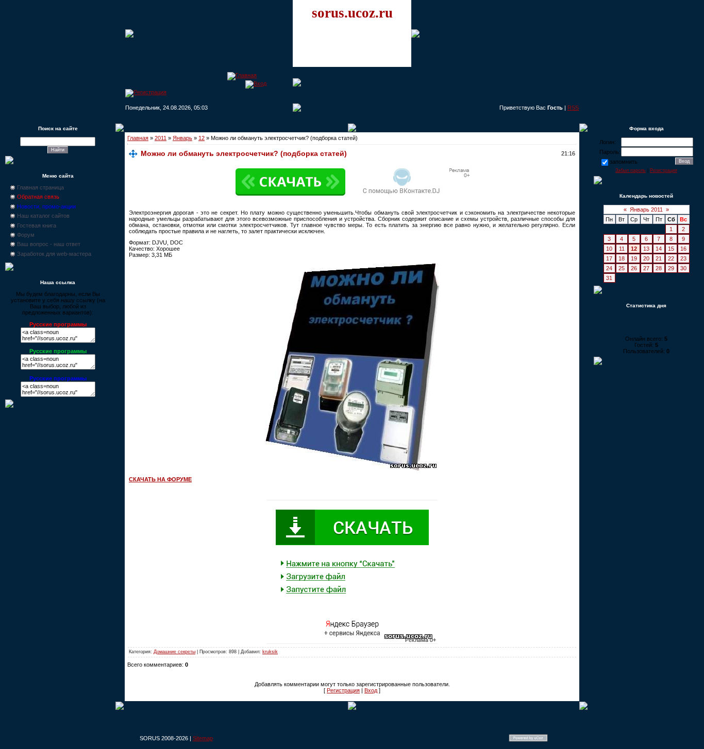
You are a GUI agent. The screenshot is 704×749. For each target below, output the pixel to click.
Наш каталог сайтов (43, 216)
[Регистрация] (145, 92)
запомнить (624, 162)
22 (671, 258)
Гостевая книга (36, 225)
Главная (137, 138)
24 (609, 268)
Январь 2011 (646, 209)
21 (659, 258)
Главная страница (40, 187)
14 (659, 249)
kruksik (270, 651)
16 (683, 249)
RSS (573, 107)
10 (609, 249)
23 (683, 258)
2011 (160, 138)
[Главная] (242, 75)
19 (634, 258)
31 (609, 278)
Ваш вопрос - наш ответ (48, 244)
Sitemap (203, 738)
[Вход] (255, 83)
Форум (26, 235)
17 (609, 258)
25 (621, 268)
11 (622, 249)
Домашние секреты (174, 651)
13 (646, 249)
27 (646, 268)
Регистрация (343, 690)
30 (683, 268)
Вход (370, 690)
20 (646, 258)
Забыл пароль (630, 170)
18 (621, 258)
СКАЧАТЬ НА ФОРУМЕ (160, 479)
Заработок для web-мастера (54, 254)
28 (659, 268)
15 (671, 249)
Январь (182, 138)
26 (634, 268)
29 (671, 268)
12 (201, 138)
